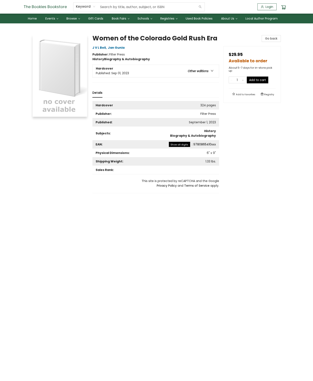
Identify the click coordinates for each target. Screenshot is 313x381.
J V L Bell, (99, 47)
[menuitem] (32, 18)
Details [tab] (97, 93)
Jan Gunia (116, 47)
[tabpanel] (155, 147)
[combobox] (85, 7)
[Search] (200, 7)
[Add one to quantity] (243, 80)
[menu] (156, 18)
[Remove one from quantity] (231, 80)
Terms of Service (197, 185)
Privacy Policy (167, 185)
